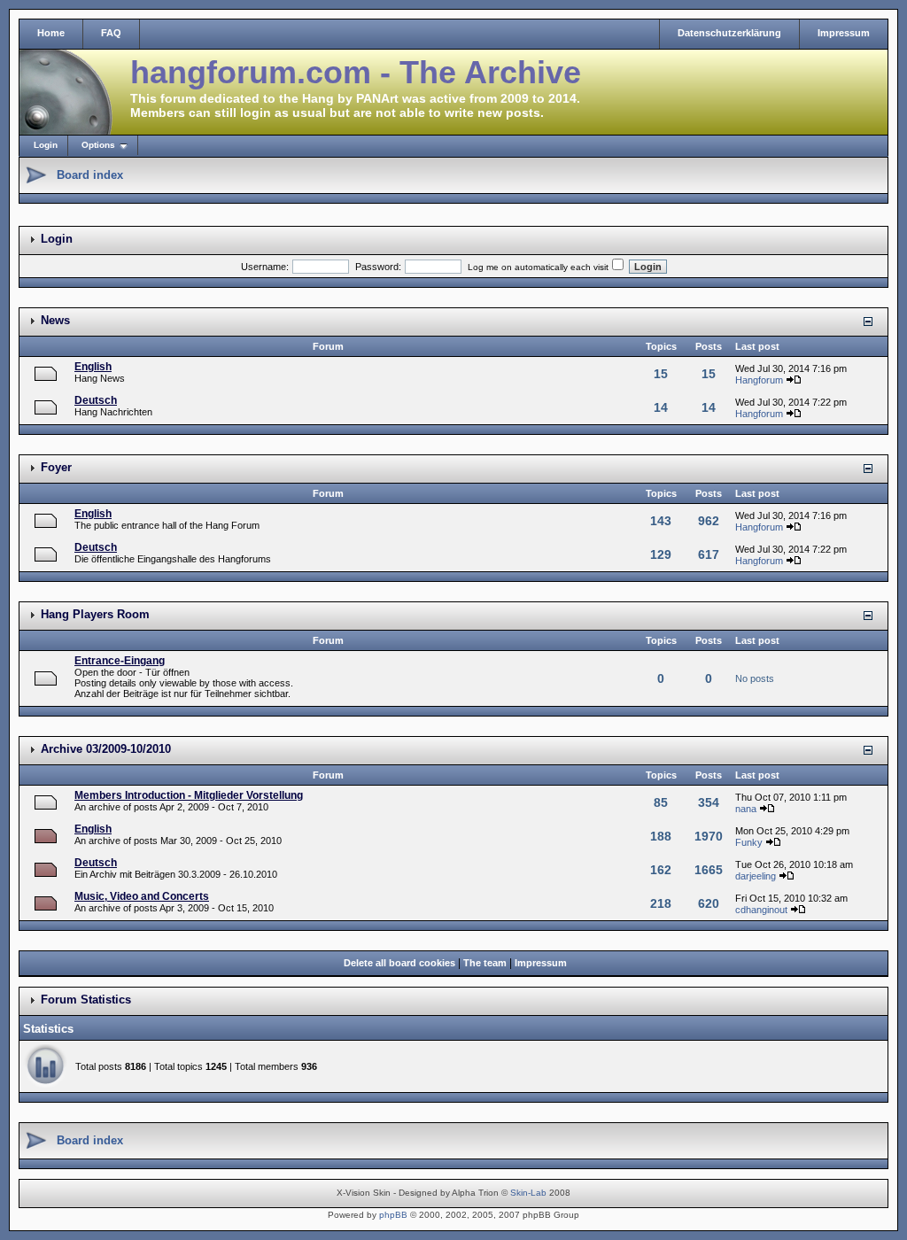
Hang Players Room (95, 614)
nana (745, 808)
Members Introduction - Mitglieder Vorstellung (188, 795)
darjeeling (755, 876)
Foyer (56, 467)
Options (98, 145)
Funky (749, 842)
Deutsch (95, 400)
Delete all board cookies (399, 962)
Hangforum (759, 380)
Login (46, 145)
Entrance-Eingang (119, 661)
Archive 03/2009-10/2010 (106, 749)
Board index (90, 175)
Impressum (844, 32)
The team (485, 962)
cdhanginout (761, 909)
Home (51, 32)
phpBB (393, 1215)
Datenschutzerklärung (729, 32)
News (55, 320)
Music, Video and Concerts (141, 896)
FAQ (111, 32)
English (93, 366)
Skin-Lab (528, 1192)
